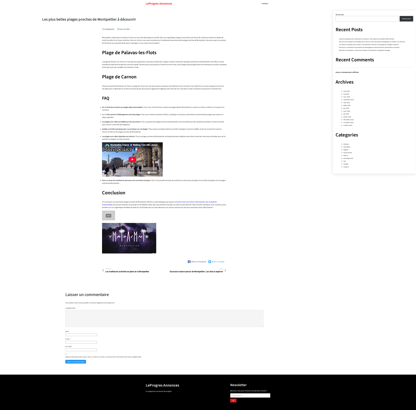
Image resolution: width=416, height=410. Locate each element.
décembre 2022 (348, 120)
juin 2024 (346, 108)
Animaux (346, 144)
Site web (68, 346)
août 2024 (346, 103)
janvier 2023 (347, 117)
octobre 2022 (347, 125)
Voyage (345, 164)
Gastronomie (347, 153)
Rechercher (340, 14)
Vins (344, 161)
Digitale (345, 150)
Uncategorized (348, 158)
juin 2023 (346, 114)
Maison (345, 155)
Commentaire (70, 308)
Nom (67, 331)
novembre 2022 (348, 122)
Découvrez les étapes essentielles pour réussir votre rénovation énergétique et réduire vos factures (372, 42)
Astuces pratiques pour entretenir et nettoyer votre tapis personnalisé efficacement (366, 39)
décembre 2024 (348, 100)
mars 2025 (346, 97)
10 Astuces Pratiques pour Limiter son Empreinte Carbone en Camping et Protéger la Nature (369, 44)
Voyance (346, 167)
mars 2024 (346, 111)
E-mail (68, 339)
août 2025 (346, 91)
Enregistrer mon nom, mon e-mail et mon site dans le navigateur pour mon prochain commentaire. (103, 357)
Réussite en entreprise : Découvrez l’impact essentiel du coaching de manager (364, 50)
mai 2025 (346, 94)
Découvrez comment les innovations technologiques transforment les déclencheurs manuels (369, 47)
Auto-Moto (346, 147)
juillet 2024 (346, 105)
